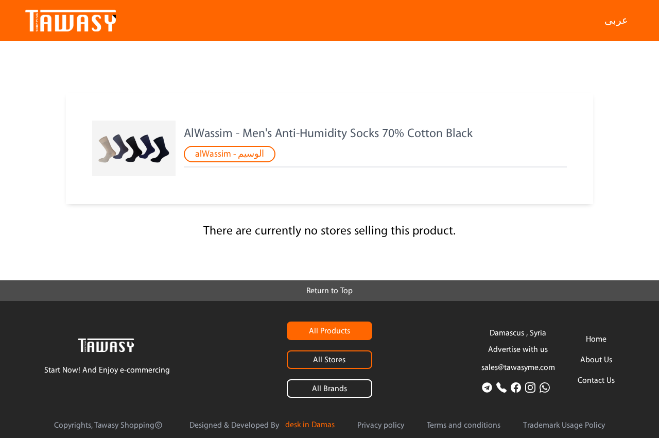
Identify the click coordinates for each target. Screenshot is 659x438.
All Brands (329, 388)
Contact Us (596, 380)
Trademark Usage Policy (564, 425)
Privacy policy (380, 425)
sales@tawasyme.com (518, 367)
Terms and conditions (463, 425)
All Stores (329, 359)
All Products (329, 330)
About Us (596, 359)
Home (596, 339)
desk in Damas (310, 424)
